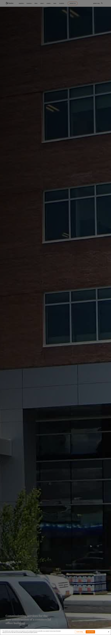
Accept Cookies (90, 631)
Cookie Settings (79, 631)
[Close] (108, 631)
